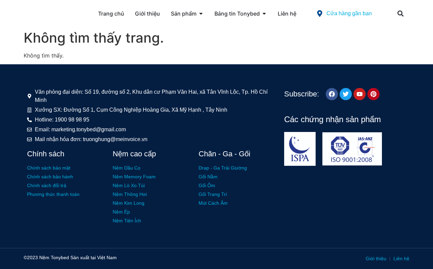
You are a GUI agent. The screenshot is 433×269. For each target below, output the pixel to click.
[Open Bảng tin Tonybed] (264, 13)
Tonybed (60, 257)
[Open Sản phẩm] (201, 13)
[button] (400, 13)
